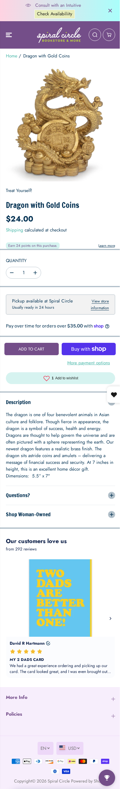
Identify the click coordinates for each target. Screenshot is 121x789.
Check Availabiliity (53, 14)
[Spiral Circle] (58, 35)
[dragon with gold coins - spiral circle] (59, 122)
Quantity (16, 260)
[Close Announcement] (107, 11)
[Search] (92, 35)
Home (11, 56)
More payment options (86, 368)
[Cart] (106, 35)
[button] (9, 35)
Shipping (14, 230)
